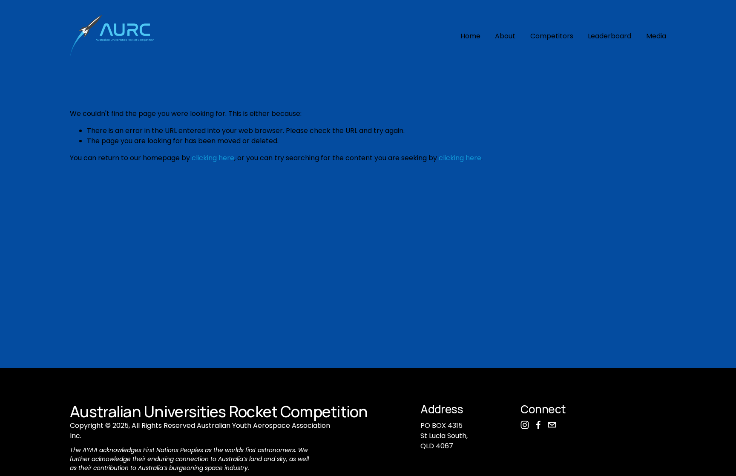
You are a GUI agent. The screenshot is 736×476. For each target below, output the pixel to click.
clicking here (213, 158)
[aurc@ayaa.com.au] (552, 425)
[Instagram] (524, 425)
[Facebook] (538, 425)
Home (470, 36)
